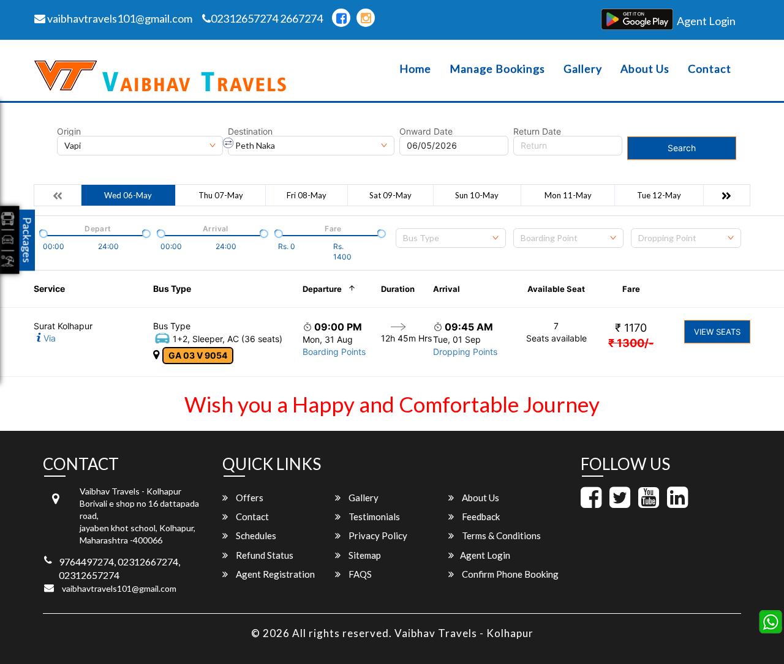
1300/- (631, 343)
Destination (250, 131)
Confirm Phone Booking (509, 574)
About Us (644, 68)
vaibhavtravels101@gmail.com (118, 18)
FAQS (359, 574)
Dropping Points (465, 351)
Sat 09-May (390, 195)
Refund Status (263, 555)
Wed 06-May (128, 195)
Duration (398, 289)
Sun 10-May (477, 195)
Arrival (446, 289)
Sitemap (364, 555)
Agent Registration (274, 574)
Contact (709, 68)
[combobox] (451, 238)
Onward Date (426, 131)
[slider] (42, 232)
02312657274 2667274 (267, 18)
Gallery (583, 68)
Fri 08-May (306, 195)
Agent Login (706, 21)
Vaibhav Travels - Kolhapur (463, 633)
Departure (322, 289)
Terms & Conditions (500, 535)
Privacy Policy (377, 535)
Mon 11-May (568, 195)
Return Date (537, 131)
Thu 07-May (220, 195)
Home (415, 68)
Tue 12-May (659, 195)
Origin (69, 131)
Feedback (480, 516)
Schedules (255, 535)
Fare (631, 289)
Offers (248, 497)
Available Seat (556, 289)
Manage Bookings (497, 68)
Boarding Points (334, 351)
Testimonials (373, 516)
